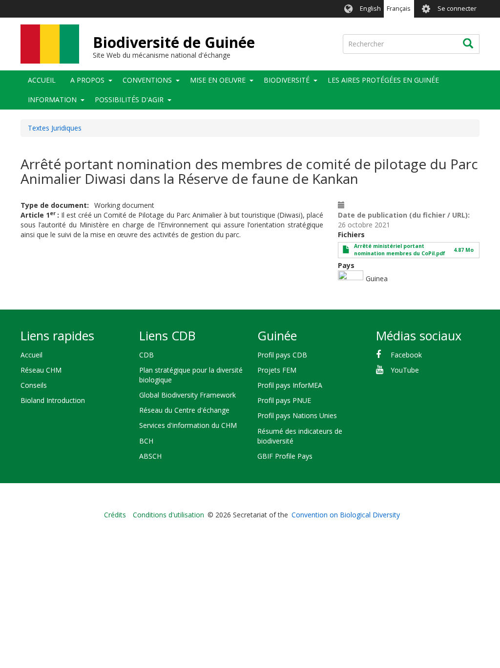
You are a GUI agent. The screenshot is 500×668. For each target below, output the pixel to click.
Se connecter (457, 8)
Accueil (42, 80)
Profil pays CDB (282, 354)
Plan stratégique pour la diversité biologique (191, 374)
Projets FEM (276, 370)
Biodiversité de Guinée (174, 42)
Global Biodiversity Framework (187, 395)
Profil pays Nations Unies (297, 415)
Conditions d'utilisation (168, 514)
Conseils (34, 385)
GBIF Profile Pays (284, 456)
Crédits (115, 514)
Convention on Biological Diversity (346, 514)
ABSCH (150, 456)
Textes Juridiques (55, 128)
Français (399, 8)
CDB (146, 354)
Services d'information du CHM (188, 425)
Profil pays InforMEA (289, 385)
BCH (146, 440)
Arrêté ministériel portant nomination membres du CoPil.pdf (399, 250)
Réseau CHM (41, 370)
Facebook (406, 354)
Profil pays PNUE (284, 400)
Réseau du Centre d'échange (184, 410)
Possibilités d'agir (129, 99)
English (370, 8)
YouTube (405, 370)
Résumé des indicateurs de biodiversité (299, 435)
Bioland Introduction (53, 400)
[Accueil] (50, 44)
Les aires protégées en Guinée (383, 80)
